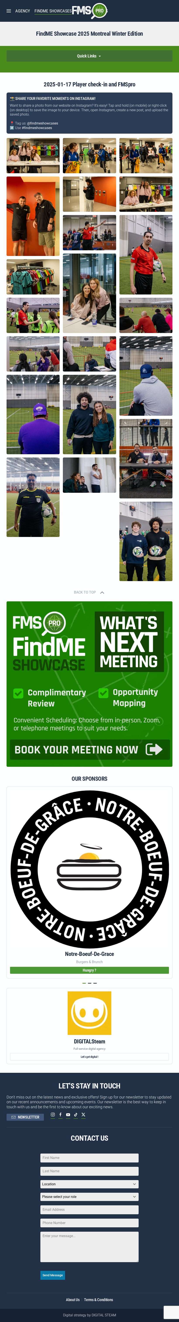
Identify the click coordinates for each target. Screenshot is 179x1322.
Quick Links (87, 56)
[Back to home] (89, 11)
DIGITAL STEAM (104, 1315)
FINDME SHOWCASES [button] (53, 10)
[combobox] (89, 1184)
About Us (72, 1299)
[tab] (84, 983)
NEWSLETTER (28, 1117)
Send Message (53, 1275)
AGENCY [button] (22, 10)
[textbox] (85, 1197)
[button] (9, 11)
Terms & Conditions (98, 1299)
